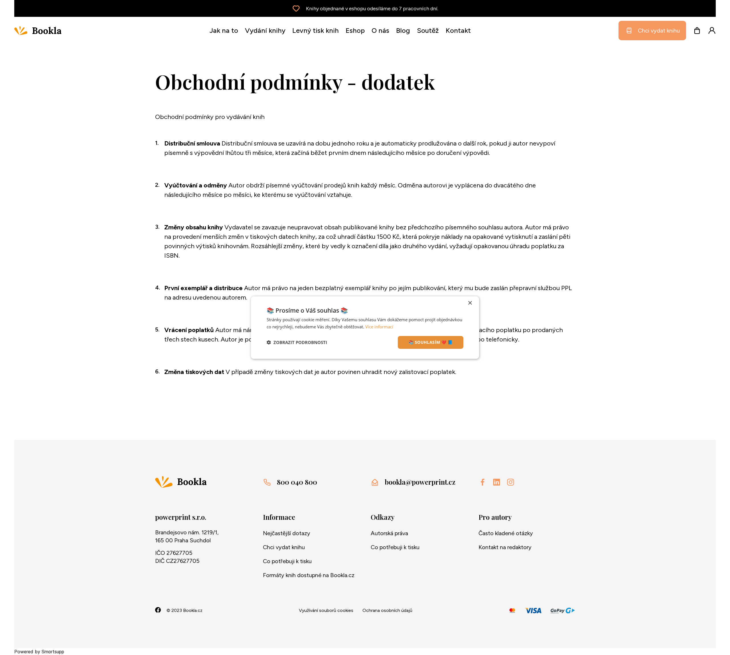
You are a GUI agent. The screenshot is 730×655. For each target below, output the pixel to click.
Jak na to (224, 30)
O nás (380, 30)
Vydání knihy (265, 30)
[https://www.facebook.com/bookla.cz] (482, 482)
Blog (403, 30)
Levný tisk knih (315, 30)
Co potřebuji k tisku (287, 561)
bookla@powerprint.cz (420, 481)
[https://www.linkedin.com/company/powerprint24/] (496, 482)
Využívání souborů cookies (326, 610)
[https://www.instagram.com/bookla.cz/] (510, 482)
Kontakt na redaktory (505, 547)
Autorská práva (389, 533)
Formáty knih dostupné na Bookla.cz (308, 575)
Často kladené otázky (505, 533)
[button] (297, 342)
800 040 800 (297, 481)
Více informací (379, 326)
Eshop (355, 30)
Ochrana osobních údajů (387, 610)
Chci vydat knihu (659, 30)
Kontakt (458, 30)
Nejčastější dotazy (286, 533)
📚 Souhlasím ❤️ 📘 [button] (431, 342)
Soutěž (428, 30)
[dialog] (365, 327)
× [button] (470, 303)
